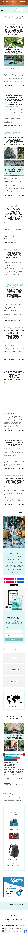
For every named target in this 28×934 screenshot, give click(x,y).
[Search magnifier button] (23, 10)
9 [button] (19, 784)
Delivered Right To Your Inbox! (17, 2)
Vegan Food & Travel (9, 758)
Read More (9, 86)
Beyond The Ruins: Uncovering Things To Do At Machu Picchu (14, 443)
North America (19, 133)
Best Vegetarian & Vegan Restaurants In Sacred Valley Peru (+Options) (14, 481)
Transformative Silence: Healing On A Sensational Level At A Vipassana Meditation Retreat (14, 375)
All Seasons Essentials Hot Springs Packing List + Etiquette (14, 254)
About (13, 6)
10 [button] (21, 784)
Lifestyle (8, 367)
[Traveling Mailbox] (13, 897)
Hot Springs (17, 249)
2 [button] (7, 784)
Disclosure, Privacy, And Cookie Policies (14, 921)
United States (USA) (16, 134)
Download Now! (14, 639)
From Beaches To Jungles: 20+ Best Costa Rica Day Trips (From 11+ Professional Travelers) (14, 294)
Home (8, 6)
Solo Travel (14, 94)
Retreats (21, 202)
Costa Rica (8, 24)
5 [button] (12, 784)
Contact (19, 6)
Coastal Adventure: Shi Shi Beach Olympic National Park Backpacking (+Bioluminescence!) (14, 141)
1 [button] (5, 784)
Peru (10, 439)
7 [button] (16, 784)
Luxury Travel (7, 202)
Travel (20, 24)
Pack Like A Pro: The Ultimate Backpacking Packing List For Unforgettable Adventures (14, 335)
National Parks (15, 24)
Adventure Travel (9, 23)
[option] (14, 755)
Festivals (13, 285)
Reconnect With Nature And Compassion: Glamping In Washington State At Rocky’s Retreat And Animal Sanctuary (14, 214)
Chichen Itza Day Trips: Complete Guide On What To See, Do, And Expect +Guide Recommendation (14, 100)
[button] (4, 754)
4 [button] (10, 784)
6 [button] (14, 784)
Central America (19, 23)
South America (15, 439)
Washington (14, 135)
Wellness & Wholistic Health (14, 250)
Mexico (8, 94)
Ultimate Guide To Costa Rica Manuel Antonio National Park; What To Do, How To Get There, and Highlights (14, 30)
